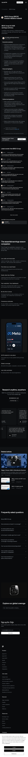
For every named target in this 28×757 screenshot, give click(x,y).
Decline (14, 750)
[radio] (9, 398)
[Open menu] (26, 2)
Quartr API (17, 129)
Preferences (14, 753)
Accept (14, 747)
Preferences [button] (7, 743)
